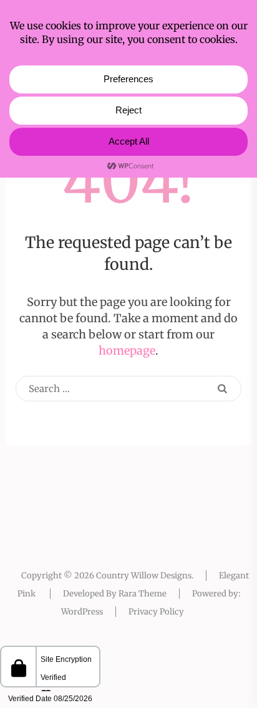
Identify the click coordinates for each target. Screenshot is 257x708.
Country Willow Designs (144, 575)
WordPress (82, 611)
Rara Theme (143, 593)
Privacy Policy (156, 611)
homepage (127, 350)
